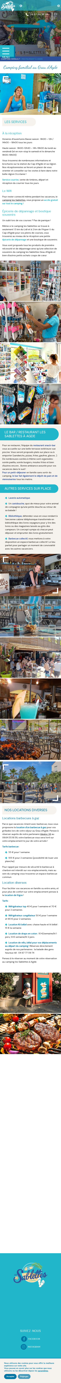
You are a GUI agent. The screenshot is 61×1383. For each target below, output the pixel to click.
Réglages (24, 1376)
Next (58, 6)
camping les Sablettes (13, 200)
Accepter (10, 1376)
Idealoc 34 (45, 834)
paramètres (43, 1371)
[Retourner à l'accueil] (8, 5)
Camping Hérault (10, 59)
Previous (20, 6)
